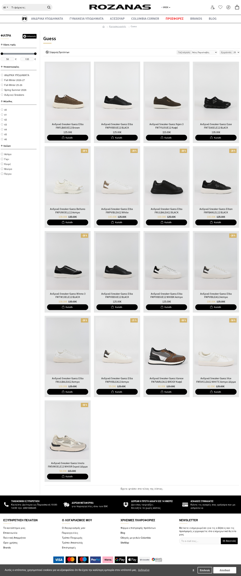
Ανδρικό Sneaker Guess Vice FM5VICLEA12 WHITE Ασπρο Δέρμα (216, 380)
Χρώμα (6, 145)
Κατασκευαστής (117, 26)
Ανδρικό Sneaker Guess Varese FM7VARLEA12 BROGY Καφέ (166, 380)
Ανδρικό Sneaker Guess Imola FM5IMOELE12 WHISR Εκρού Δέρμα (68, 464)
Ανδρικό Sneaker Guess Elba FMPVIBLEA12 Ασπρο (216, 295)
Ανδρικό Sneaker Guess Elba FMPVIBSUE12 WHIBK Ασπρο (166, 295)
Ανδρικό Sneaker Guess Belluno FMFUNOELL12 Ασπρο (67, 210)
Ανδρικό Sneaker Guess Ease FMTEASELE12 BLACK (216, 125)
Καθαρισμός (31, 36)
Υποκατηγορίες (11, 66)
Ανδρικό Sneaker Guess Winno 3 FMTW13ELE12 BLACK (67, 295)
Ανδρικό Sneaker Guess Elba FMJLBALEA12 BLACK (166, 210)
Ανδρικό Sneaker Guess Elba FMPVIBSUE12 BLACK (117, 125)
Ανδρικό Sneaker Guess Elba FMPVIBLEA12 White (117, 210)
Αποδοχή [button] (225, 570)
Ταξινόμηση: (184, 52)
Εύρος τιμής (9, 44)
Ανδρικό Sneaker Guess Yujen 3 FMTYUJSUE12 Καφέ (166, 125)
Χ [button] (193, 570)
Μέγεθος (7, 101)
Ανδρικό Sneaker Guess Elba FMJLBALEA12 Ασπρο (67, 380)
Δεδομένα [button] (143, 570)
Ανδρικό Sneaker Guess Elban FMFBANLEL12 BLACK (216, 210)
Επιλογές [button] (205, 570)
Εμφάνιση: (226, 52)
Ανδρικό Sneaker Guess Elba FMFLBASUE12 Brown (67, 125)
